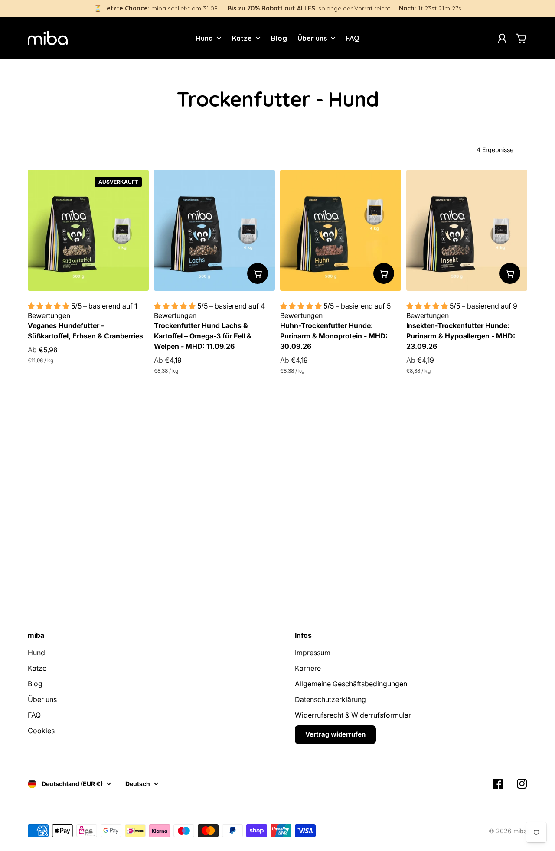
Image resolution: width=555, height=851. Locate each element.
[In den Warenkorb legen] (257, 273)
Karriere (308, 668)
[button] (49, 306)
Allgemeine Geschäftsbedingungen (351, 683)
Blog (35, 683)
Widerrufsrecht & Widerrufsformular (353, 715)
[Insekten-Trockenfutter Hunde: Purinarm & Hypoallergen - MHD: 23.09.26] (466, 230)
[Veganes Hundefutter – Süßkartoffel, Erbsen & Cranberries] (88, 230)
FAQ (34, 715)
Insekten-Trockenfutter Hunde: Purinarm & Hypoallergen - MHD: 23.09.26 (460, 336)
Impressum (312, 652)
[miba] (48, 38)
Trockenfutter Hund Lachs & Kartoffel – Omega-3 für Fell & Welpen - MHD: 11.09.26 (202, 336)
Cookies (41, 730)
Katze (37, 668)
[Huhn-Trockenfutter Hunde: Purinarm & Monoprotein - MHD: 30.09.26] (340, 230)
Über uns (42, 699)
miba (520, 831)
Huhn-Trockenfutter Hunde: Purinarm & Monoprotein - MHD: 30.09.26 (334, 336)
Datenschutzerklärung (330, 699)
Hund (36, 652)
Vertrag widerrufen (335, 734)
